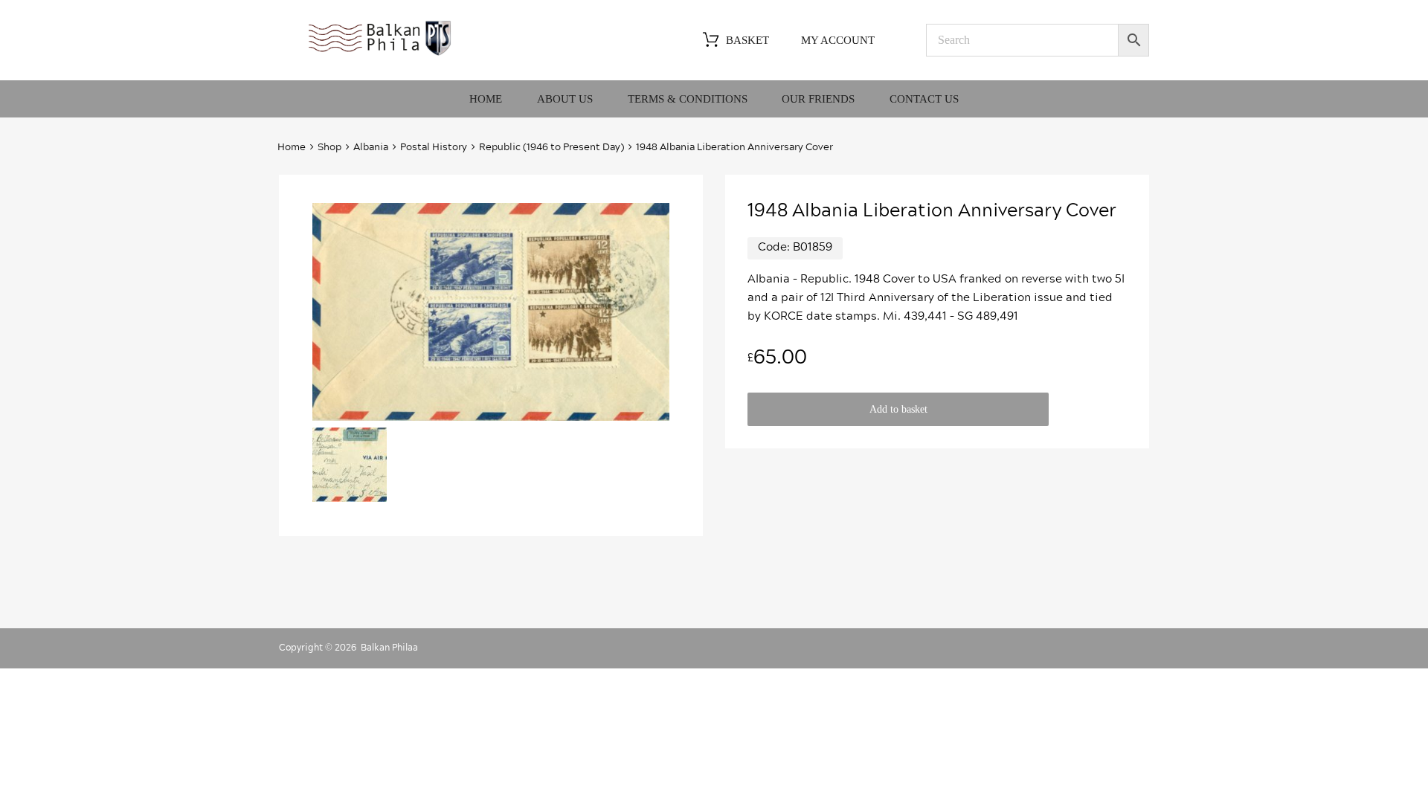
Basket (747, 40)
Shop (329, 147)
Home (485, 99)
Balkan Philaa (389, 647)
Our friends (818, 99)
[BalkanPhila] (380, 54)
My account (838, 40)
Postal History (433, 147)
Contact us (924, 99)
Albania (370, 147)
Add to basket (898, 409)
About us (565, 99)
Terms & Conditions (687, 99)
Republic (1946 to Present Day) (551, 147)
